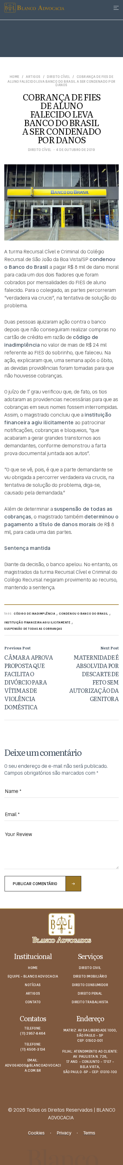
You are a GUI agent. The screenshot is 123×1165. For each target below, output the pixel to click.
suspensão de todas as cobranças (33, 629)
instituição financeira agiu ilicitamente (37, 622)
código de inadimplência (34, 613)
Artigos (33, 77)
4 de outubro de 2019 (75, 149)
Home (14, 77)
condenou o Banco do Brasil (83, 613)
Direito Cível (58, 77)
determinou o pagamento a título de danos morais (61, 520)
